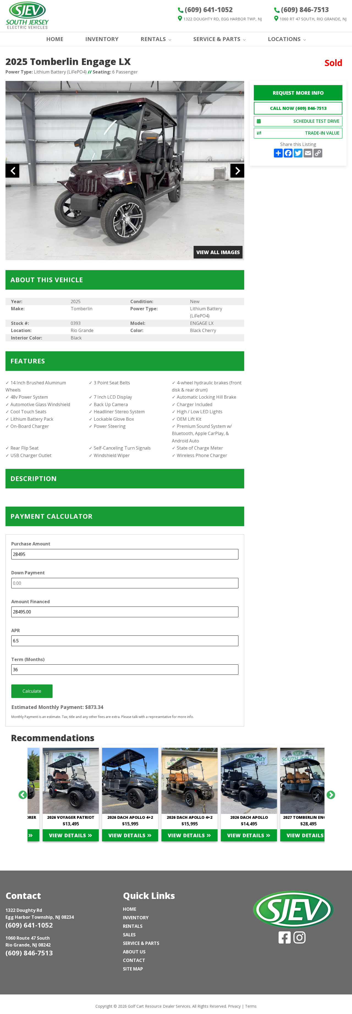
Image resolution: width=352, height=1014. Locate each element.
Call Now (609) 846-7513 (298, 108)
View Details (54, 835)
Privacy (234, 1006)
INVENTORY (102, 39)
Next (328, 793)
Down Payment (28, 573)
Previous (20, 793)
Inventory (135, 918)
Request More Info (298, 92)
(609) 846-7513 (29, 952)
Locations (284, 39)
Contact (134, 960)
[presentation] (12, 171)
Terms (251, 1006)
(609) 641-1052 (29, 924)
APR (15, 630)
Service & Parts (216, 39)
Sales (129, 935)
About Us (134, 952)
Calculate (32, 691)
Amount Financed (30, 602)
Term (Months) (28, 659)
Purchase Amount (30, 544)
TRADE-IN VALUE (322, 133)
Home (129, 909)
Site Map (133, 969)
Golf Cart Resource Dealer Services (159, 1006)
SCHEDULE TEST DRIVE (316, 121)
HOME (54, 39)
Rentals (132, 926)
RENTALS (153, 39)
